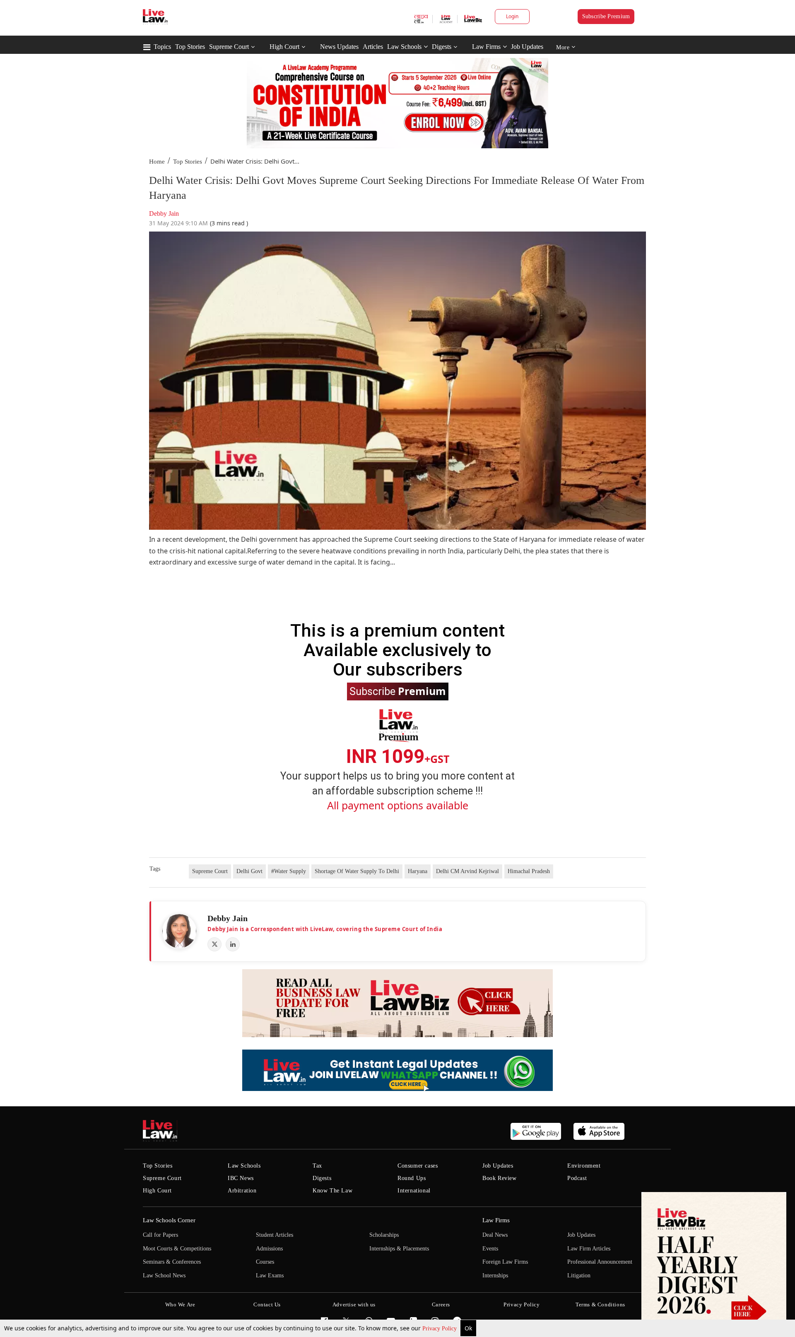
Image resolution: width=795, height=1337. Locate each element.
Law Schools (404, 46)
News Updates (339, 46)
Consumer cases (418, 1166)
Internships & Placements (399, 1248)
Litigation (578, 1275)
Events (490, 1248)
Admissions (269, 1248)
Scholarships (384, 1235)
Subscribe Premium (606, 16)
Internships (495, 1275)
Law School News (164, 1275)
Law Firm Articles (588, 1248)
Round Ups (412, 1178)
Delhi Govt (249, 871)
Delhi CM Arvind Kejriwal (467, 871)
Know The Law (332, 1190)
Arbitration (242, 1190)
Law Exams (270, 1275)
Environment (584, 1166)
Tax (317, 1166)
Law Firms (486, 46)
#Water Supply (288, 871)
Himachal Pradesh (529, 871)
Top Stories (190, 46)
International (414, 1190)
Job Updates (527, 46)
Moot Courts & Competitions (177, 1248)
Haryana (417, 871)
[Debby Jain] (179, 931)
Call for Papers (160, 1235)
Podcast (577, 1178)
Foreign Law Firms (505, 1262)
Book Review (499, 1178)
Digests (441, 46)
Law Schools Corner (169, 1220)
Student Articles (274, 1235)
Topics (162, 46)
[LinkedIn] (233, 944)
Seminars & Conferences (172, 1262)
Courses (265, 1262)
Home (157, 161)
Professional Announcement (599, 1262)
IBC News (241, 1178)
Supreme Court (229, 46)
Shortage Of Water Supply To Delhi (357, 871)
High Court (284, 46)
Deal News (495, 1235)
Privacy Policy (440, 1328)
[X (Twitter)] (214, 944)
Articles (373, 46)
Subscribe (397, 691)
